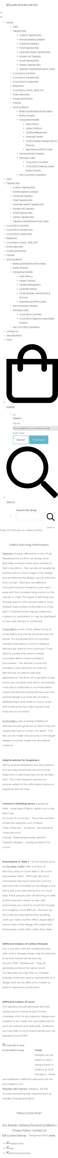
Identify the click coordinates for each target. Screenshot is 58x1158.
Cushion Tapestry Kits (30, 35)
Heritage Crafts (27, 157)
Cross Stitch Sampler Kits (26, 77)
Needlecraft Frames (14, 1088)
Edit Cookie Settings (14, 1135)
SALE (15, 26)
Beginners (18, 85)
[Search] (51, 516)
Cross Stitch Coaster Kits (25, 81)
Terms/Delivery (14, 335)
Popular (17, 102)
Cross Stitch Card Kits (24, 73)
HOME (9, 22)
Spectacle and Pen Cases (39, 149)
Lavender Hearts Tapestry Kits (34, 52)
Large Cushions (34, 128)
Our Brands (9, 1125)
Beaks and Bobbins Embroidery (36, 111)
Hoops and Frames (23, 98)
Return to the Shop (29, 1112)
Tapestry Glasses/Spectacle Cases (37, 69)
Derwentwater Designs (31, 153)
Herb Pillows (32, 124)
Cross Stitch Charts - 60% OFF (28, 90)
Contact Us (12, 331)
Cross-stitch (9, 629)
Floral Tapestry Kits (29, 47)
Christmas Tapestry (29, 43)
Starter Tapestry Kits (29, 64)
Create (51, 1135)
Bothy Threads (26, 115)
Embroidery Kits (21, 94)
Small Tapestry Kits (29, 60)
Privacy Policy (21, 1130)
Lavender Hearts (34, 136)
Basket (20, 439)
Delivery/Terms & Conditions (37, 1125)
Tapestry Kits (19, 30)
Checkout (39, 439)
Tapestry (7, 553)
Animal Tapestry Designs (32, 39)
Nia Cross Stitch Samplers (32, 174)
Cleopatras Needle (29, 119)
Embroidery (9, 721)
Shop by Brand (20, 107)
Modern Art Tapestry (30, 56)
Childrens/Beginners (36, 132)
